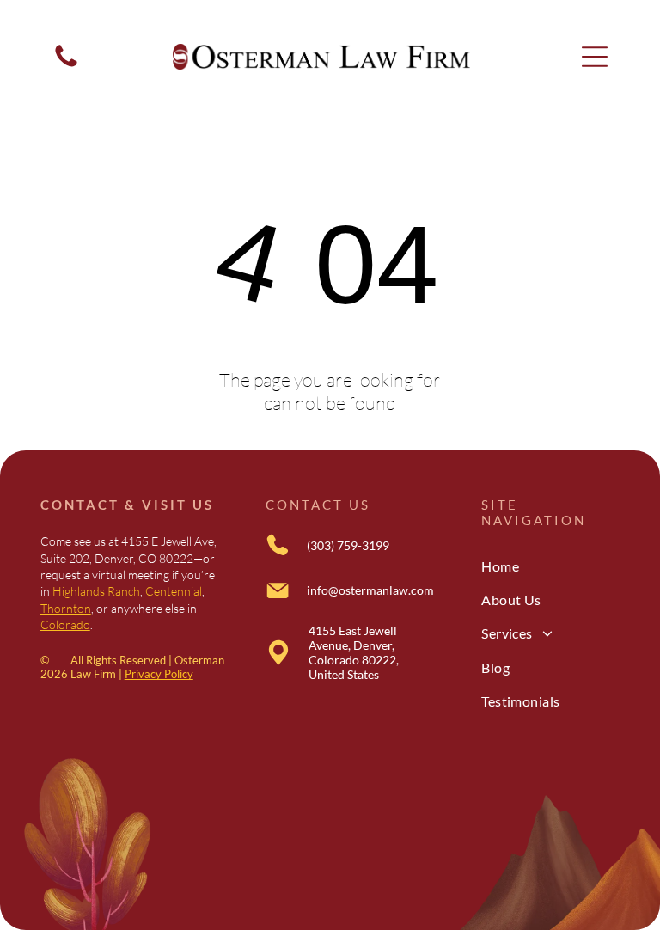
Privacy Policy (159, 674)
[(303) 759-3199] (66, 65)
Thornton (65, 608)
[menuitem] (550, 565)
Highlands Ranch (96, 591)
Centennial (173, 591)
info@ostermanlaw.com (370, 590)
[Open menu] (595, 57)
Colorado (65, 624)
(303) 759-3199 (348, 545)
